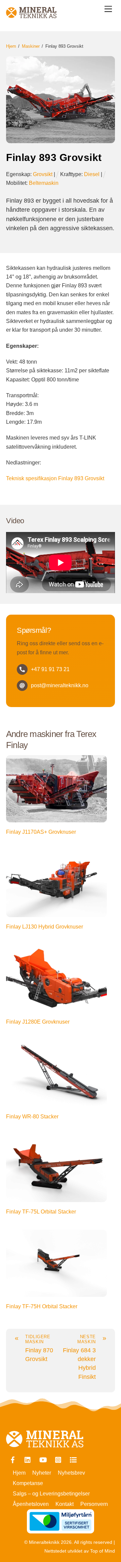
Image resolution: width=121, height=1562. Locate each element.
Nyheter (41, 1473)
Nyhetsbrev (71, 1473)
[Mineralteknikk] (31, 15)
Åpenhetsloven (31, 1504)
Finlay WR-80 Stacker (32, 1116)
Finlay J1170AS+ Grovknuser (41, 832)
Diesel (91, 174)
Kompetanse (28, 1483)
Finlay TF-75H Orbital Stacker (41, 1306)
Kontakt (64, 1504)
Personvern (94, 1504)
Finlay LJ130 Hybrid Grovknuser (44, 927)
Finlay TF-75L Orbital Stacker (41, 1212)
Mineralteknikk (44, 1542)
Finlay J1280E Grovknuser (38, 1022)
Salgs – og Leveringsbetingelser (51, 1493)
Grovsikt (42, 174)
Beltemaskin (43, 183)
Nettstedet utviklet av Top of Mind (79, 1551)
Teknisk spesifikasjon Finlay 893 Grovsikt (55, 478)
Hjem (19, 1473)
